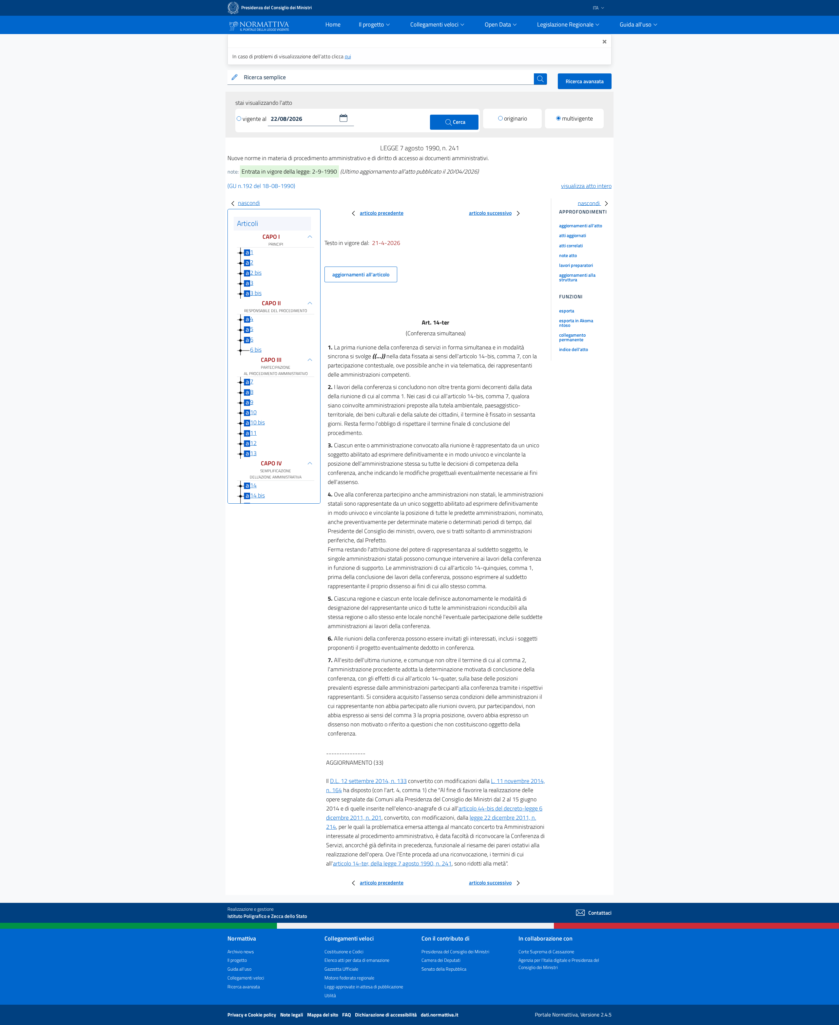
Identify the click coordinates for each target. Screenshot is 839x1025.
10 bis (257, 422)
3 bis (256, 293)
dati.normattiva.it (439, 1014)
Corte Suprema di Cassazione (546, 951)
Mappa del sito (323, 1014)
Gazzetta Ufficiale (341, 968)
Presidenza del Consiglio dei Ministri (455, 951)
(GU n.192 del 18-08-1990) (261, 185)
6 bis (256, 349)
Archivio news (240, 951)
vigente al (255, 118)
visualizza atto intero (586, 185)
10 (253, 412)
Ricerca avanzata (585, 81)
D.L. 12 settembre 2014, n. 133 (368, 780)
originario (515, 118)
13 (253, 453)
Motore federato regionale (349, 977)
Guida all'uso (239, 968)
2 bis (256, 272)
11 (253, 432)
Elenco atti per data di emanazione (356, 960)
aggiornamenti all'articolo (360, 274)
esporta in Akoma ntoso (576, 322)
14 (253, 485)
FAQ (347, 1014)
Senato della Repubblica (443, 968)
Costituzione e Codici (343, 951)
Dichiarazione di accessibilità (386, 1014)
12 (253, 442)
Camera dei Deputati (440, 960)
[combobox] (387, 77)
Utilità (330, 995)
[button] (343, 117)
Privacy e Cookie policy (252, 1014)
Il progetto (237, 960)
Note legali (292, 1014)
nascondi (249, 202)
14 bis (257, 495)
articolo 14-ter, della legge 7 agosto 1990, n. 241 (392, 863)
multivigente (577, 118)
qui (348, 56)
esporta (566, 310)
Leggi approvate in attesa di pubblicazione (363, 986)
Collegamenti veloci (245, 977)
